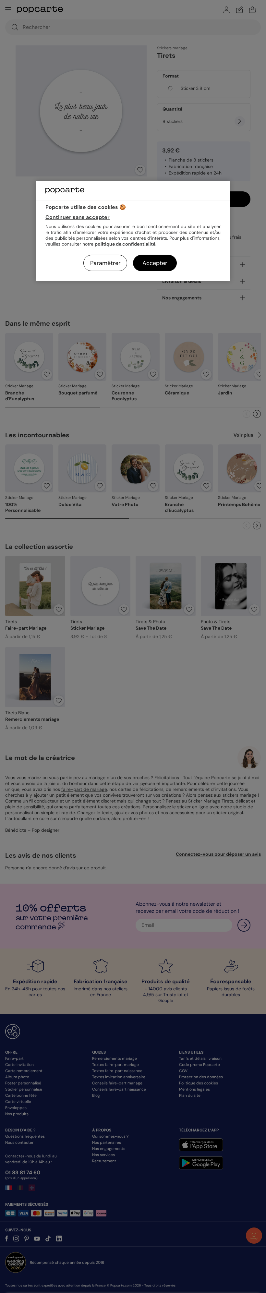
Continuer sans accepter (77, 217)
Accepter (154, 263)
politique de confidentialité (125, 244)
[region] (133, 231)
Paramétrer (105, 263)
